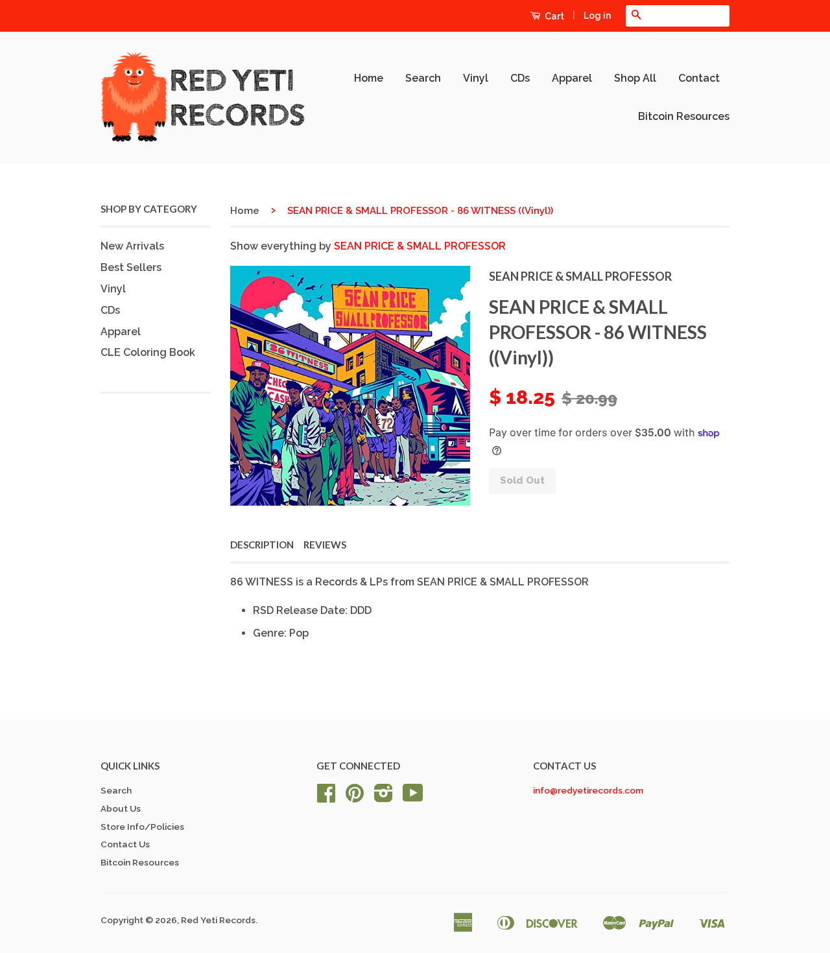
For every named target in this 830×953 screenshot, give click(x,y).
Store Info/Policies (142, 826)
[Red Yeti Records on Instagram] (384, 797)
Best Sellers (131, 267)
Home (368, 78)
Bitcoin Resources (683, 116)
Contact (699, 78)
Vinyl (475, 78)
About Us (121, 808)
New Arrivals (132, 246)
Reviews (324, 544)
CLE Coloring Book (148, 352)
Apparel (572, 78)
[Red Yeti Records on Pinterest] (354, 797)
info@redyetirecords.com (588, 790)
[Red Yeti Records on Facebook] (326, 797)
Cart (553, 16)
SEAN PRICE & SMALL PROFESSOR (420, 246)
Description (262, 544)
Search (423, 78)
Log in (597, 15)
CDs (520, 78)
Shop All (635, 78)
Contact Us (125, 844)
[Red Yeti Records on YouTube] (413, 797)
